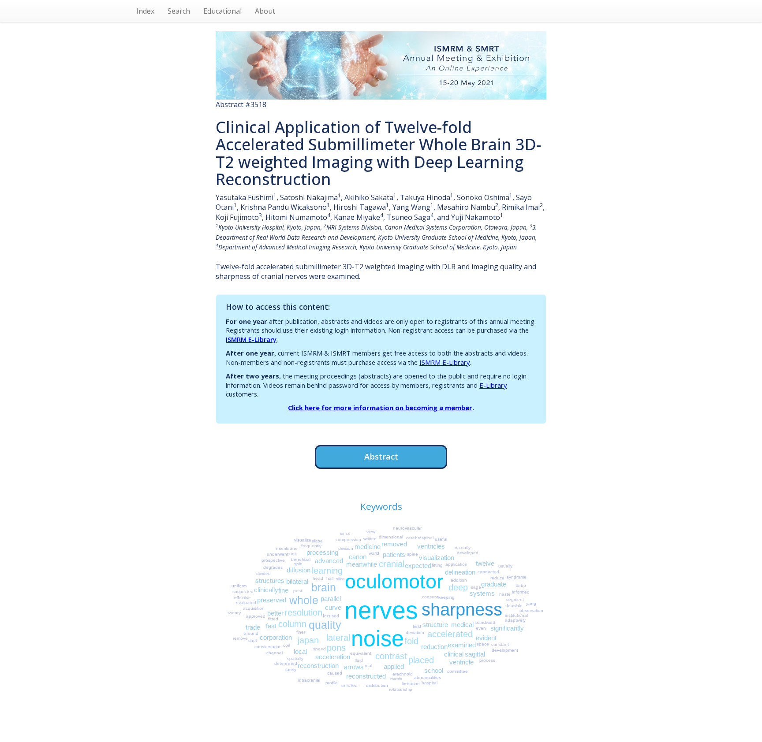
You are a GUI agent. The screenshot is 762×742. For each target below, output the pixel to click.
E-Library (493, 385)
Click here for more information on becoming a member (380, 407)
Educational (222, 11)
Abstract (381, 456)
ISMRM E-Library (251, 339)
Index (145, 11)
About (265, 11)
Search (179, 11)
